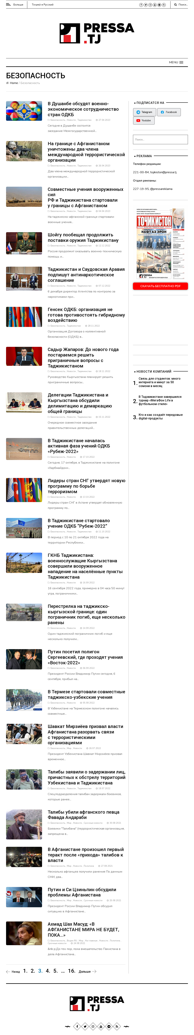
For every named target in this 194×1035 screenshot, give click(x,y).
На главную (91, 940)
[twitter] (146, 5)
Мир (69, 748)
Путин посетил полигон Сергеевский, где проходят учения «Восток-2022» (85, 657)
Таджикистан (84, 120)
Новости (71, 120)
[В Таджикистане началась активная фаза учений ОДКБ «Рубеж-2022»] (24, 449)
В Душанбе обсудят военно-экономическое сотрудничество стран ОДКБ (83, 109)
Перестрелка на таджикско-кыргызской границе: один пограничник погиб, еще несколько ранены (86, 614)
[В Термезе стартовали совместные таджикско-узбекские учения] (24, 700)
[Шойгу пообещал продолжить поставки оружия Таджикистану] (24, 243)
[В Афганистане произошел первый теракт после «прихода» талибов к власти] (24, 857)
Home (14, 83)
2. (33, 971)
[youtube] (155, 5)
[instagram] (150, 5)
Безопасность (58, 120)
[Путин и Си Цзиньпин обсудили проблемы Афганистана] (24, 897)
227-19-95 (141, 189)
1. (25, 971)
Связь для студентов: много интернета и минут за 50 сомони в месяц (160, 382)
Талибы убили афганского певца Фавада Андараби (83, 814)
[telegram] (159, 5)
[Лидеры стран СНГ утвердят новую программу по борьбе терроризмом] (24, 490)
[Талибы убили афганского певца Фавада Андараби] (24, 824)
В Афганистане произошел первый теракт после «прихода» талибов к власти (86, 855)
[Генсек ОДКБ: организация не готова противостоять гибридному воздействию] (24, 317)
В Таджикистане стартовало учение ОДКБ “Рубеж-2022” (79, 523)
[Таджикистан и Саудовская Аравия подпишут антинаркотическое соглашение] (24, 279)
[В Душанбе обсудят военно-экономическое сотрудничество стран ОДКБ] (24, 111)
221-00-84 (141, 172)
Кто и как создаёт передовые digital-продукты (161, 416)
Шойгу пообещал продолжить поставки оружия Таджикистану (83, 237)
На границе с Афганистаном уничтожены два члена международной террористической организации (86, 152)
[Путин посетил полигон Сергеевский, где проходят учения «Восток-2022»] (24, 659)
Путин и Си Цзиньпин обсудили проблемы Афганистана (82, 892)
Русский (48, 4)
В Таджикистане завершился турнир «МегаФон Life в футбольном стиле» (160, 400)
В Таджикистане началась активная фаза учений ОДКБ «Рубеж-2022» (79, 446)
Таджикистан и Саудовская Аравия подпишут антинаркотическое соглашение (86, 275)
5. (55, 971)
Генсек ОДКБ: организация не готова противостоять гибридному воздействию (86, 315)
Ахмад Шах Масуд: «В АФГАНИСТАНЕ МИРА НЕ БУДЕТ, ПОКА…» (83, 929)
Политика (89, 866)
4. (48, 971)
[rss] (164, 5)
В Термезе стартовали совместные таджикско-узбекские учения (86, 694)
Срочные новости (93, 823)
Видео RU (72, 940)
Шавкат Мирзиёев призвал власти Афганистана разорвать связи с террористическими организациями (85, 734)
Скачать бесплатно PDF (160, 286)
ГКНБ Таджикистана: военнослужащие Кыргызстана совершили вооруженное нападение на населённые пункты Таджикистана (85, 566)
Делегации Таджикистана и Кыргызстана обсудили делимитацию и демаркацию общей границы (80, 403)
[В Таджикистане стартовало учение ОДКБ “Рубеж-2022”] (24, 528)
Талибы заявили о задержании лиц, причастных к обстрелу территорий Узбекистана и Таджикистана (86, 777)
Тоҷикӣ (36, 4)
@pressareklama (161, 189)
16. (71, 971)
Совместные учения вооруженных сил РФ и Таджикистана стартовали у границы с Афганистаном (85, 197)
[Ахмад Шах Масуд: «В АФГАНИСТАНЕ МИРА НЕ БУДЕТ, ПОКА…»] (24, 933)
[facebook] (141, 5)
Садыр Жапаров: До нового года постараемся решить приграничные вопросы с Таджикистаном (83, 357)
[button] (176, 62)
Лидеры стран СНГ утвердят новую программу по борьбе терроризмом (86, 486)
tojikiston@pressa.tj (163, 172)
